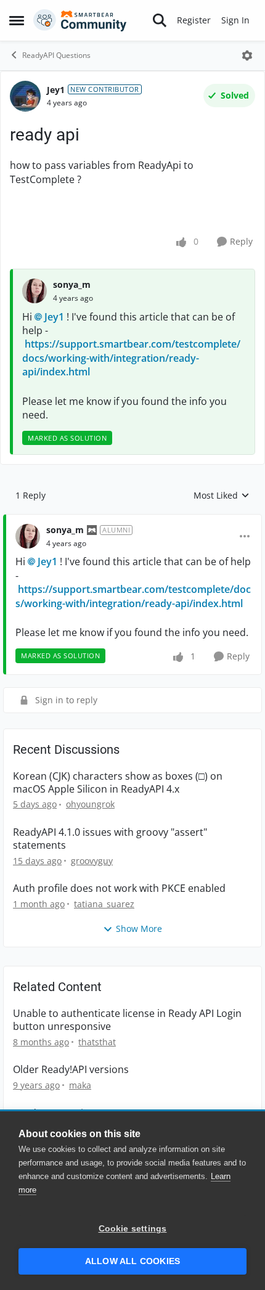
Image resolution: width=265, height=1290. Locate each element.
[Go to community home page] (80, 20)
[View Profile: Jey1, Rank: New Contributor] (25, 96)
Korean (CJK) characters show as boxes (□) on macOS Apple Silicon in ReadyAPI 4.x (117, 783)
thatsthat (97, 1042)
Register (194, 20)
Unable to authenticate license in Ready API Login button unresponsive (127, 1020)
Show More (139, 928)
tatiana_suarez (104, 904)
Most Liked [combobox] (222, 495)
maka (80, 1085)
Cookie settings (133, 1228)
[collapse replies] (132, 520)
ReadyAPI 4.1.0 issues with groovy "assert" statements (110, 839)
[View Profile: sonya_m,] (34, 291)
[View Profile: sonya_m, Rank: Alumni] (27, 536)
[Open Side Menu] (16, 20)
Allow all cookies (132, 1261)
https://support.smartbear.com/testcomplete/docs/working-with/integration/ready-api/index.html (131, 357)
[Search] (159, 20)
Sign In (235, 20)
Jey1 (56, 90)
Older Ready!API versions (71, 1069)
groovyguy (92, 861)
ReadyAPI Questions (56, 55)
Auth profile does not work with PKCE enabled (119, 888)
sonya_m (72, 284)
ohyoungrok (90, 804)
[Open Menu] (247, 55)
